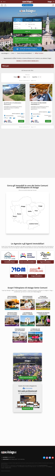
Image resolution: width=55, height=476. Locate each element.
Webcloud (50, 466)
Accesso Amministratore (5, 470)
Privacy (2, 467)
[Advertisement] (27, 141)
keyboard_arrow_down (20, 77)
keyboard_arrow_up (18, 77)
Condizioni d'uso (8, 467)
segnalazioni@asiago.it (43, 465)
